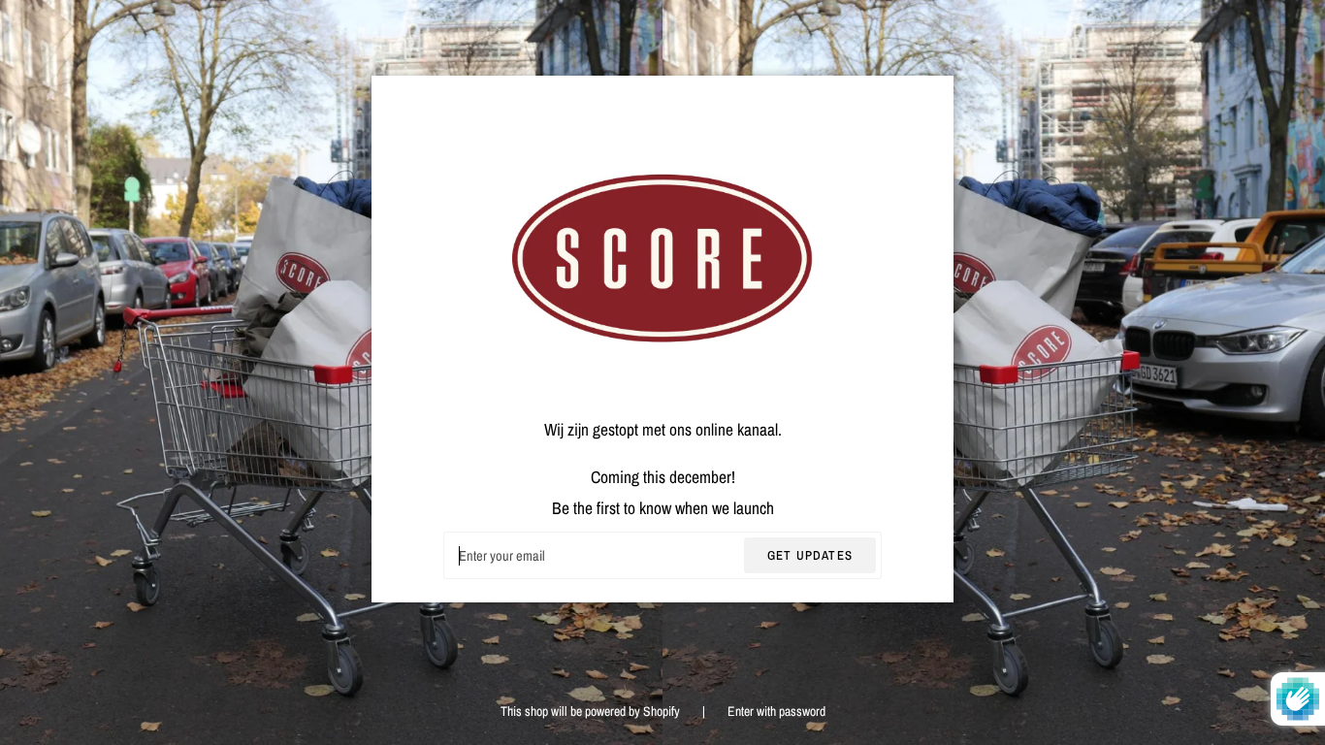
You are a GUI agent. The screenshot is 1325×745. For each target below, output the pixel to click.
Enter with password (776, 711)
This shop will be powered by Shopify (592, 711)
